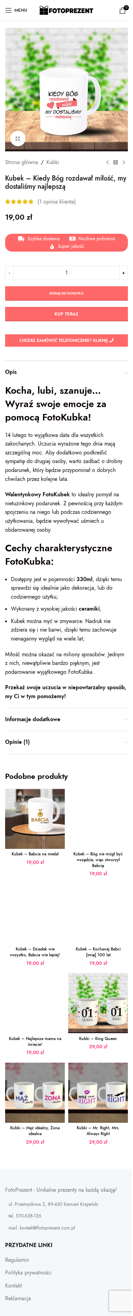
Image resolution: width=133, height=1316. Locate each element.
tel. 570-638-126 (25, 1216)
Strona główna (21, 162)
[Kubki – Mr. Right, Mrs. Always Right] (98, 1093)
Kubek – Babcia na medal (35, 854)
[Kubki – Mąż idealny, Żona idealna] (35, 1093)
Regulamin (17, 1260)
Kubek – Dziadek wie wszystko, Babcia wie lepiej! (35, 952)
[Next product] (124, 163)
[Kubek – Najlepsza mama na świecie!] (35, 1003)
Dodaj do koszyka (66, 293)
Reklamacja (18, 1298)
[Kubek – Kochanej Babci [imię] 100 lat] (98, 914)
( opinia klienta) (57, 201)
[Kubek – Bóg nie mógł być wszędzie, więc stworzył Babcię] (98, 819)
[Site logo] (67, 10)
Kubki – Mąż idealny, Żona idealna (35, 1130)
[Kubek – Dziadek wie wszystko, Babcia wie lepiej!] (35, 914)
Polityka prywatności (28, 1273)
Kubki (52, 162)
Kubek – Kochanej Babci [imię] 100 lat (98, 952)
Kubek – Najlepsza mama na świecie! (35, 1041)
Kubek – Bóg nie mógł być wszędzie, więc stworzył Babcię (98, 859)
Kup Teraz (66, 314)
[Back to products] (116, 163)
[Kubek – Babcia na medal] (35, 819)
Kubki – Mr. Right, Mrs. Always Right (98, 1130)
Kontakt (13, 1286)
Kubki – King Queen (98, 1038)
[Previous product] (107, 163)
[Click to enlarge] (18, 138)
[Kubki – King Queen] (98, 1003)
